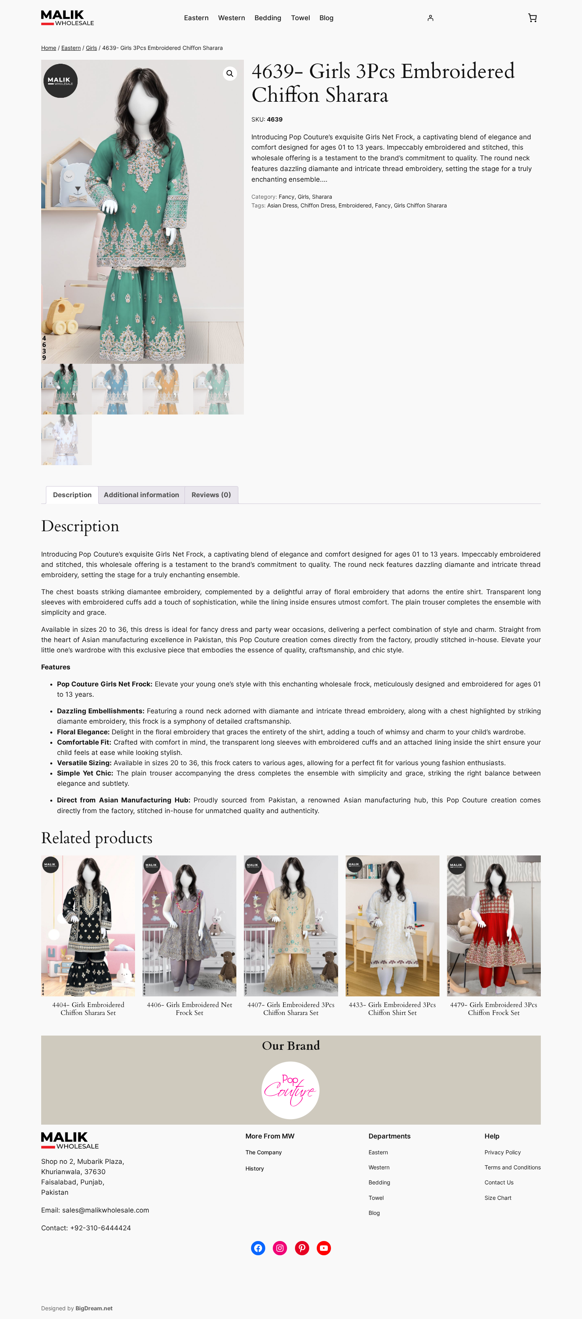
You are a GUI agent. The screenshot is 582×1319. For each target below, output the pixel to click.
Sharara (322, 196)
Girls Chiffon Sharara (420, 205)
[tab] (72, 495)
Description (72, 495)
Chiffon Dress (318, 205)
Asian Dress (282, 205)
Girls (91, 47)
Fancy (287, 196)
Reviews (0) (211, 495)
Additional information (141, 495)
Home (48, 47)
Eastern (71, 47)
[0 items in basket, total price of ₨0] (532, 18)
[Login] (430, 18)
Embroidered (355, 205)
